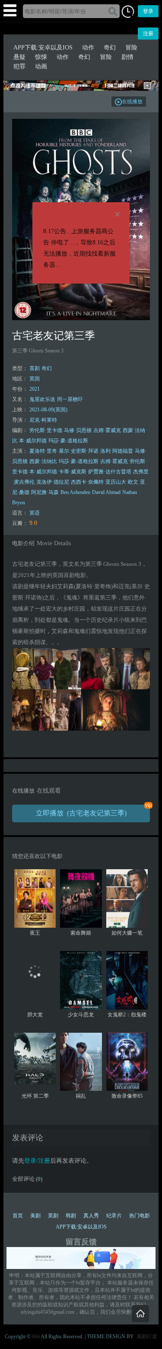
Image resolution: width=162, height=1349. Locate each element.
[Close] (117, 215)
